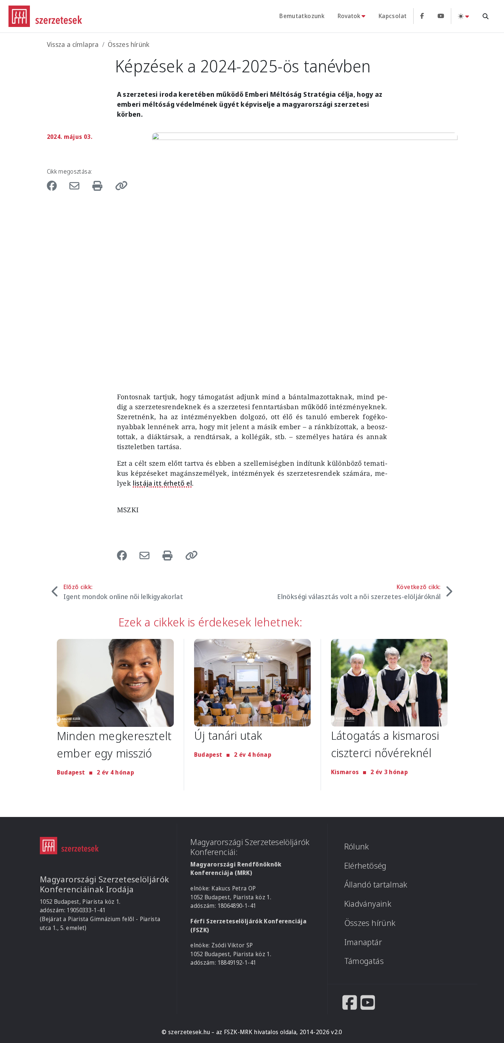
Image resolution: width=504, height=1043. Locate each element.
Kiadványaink (367, 903)
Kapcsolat (393, 16)
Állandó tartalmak (376, 884)
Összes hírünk (129, 44)
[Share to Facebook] (56, 185)
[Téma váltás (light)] (463, 16)
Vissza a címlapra (73, 44)
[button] (119, 185)
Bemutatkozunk (301, 16)
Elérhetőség (365, 865)
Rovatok (349, 16)
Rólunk (356, 846)
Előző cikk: (123, 592)
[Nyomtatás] (98, 185)
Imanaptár (363, 942)
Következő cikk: (359, 592)
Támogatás (364, 961)
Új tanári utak (228, 735)
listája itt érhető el (162, 483)
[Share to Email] (76, 185)
